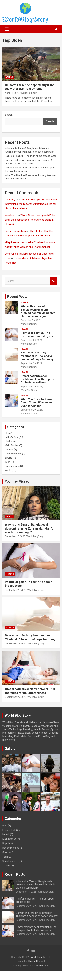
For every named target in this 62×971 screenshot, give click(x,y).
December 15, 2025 (31, 320)
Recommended (13, 453)
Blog (7, 433)
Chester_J (10, 199)
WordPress (42, 965)
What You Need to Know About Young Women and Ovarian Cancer (37, 402)
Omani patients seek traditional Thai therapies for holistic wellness (37, 379)
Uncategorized (13, 466)
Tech (7, 461)
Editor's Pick (11, 437)
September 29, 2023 (31, 340)
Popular (9, 449)
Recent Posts (17, 297)
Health (25, 329)
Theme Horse (35, 961)
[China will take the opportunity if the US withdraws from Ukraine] (31, 63)
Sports (8, 457)
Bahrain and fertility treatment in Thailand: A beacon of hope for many (37, 356)
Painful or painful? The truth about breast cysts (30, 155)
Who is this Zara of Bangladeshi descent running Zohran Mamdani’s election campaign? (38, 311)
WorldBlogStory (29, 93)
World (9, 77)
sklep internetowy (14, 242)
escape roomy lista (15, 231)
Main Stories (12, 445)
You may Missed (17, 481)
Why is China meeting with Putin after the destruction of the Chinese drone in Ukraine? (30, 220)
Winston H (10, 215)
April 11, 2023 (12, 93)
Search (9, 114)
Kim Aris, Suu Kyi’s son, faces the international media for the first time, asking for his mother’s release (31, 204)
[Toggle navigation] (6, 29)
